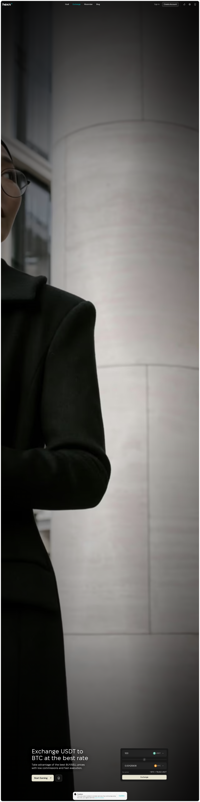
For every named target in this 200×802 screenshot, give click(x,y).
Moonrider (88, 4)
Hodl (67, 4)
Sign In (157, 4)
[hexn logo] (7, 4)
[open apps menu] (195, 4)
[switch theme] (184, 4)
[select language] (189, 4)
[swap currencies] (144, 759)
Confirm (121, 796)
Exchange (77, 4)
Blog (98, 4)
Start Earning (41, 778)
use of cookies (99, 797)
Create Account (170, 4)
